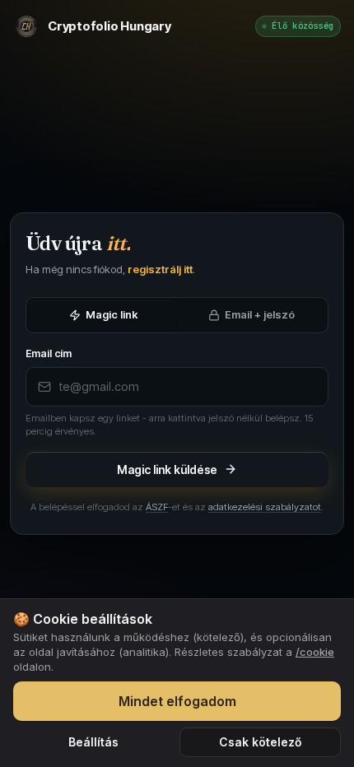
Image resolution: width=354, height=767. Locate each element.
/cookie (315, 651)
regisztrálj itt (160, 269)
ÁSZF (157, 507)
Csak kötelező (260, 742)
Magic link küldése (167, 469)
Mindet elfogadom (177, 701)
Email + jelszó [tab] (260, 314)
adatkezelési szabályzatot (264, 507)
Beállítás (93, 742)
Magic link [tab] (111, 314)
